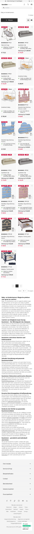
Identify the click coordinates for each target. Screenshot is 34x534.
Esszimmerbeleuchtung (8, 381)
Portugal (20, 511)
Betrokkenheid (7, 484)
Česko (26, 507)
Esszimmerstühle (25, 344)
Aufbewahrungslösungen (14, 401)
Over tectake (7, 464)
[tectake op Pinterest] (10, 501)
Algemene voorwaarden (24, 519)
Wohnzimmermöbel (14, 422)
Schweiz (21, 507)
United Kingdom (17, 513)
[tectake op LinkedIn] (26, 500)
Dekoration (5, 379)
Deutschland (8, 509)
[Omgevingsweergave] (31, 20)
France (26, 509)
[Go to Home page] (7, 4)
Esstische (15, 344)
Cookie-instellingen (22, 521)
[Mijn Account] (24, 4)
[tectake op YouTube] (23, 500)
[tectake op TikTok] (14, 501)
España (21, 509)
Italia (7, 511)
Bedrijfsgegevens (11, 521)
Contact (5, 479)
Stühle (23, 417)
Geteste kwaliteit (8, 489)
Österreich (8, 507)
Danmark (16, 509)
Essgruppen (15, 417)
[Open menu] (31, 4)
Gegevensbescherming (10, 519)
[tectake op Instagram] (19, 501)
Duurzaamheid (7, 494)
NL (29, 1)
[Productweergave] (28, 20)
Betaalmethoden (8, 474)
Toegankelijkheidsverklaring (17, 523)
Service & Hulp (7, 469)
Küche (21, 434)
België (15, 507)
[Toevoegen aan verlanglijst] (15, 27)
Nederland (13, 511)
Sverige (26, 511)
